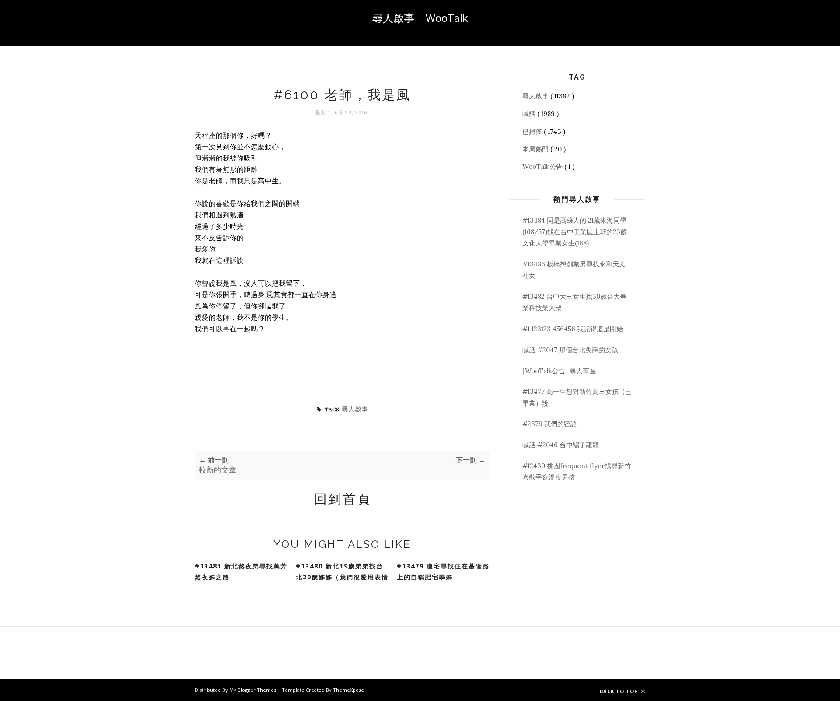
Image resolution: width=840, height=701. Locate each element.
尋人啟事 (355, 409)
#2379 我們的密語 (549, 424)
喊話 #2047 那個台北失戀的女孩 (570, 350)
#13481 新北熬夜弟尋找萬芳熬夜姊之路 (241, 571)
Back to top (620, 691)
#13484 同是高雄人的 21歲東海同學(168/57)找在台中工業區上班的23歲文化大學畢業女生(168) (574, 232)
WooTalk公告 (543, 166)
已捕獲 (533, 131)
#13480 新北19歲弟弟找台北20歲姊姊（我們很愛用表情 (342, 571)
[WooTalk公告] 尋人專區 (559, 371)
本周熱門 (536, 149)
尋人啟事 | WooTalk (420, 18)
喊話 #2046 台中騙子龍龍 (560, 445)
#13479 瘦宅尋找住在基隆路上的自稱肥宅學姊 (443, 571)
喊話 (529, 113)
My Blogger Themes (253, 690)
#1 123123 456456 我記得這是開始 (572, 329)
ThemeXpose (348, 690)
